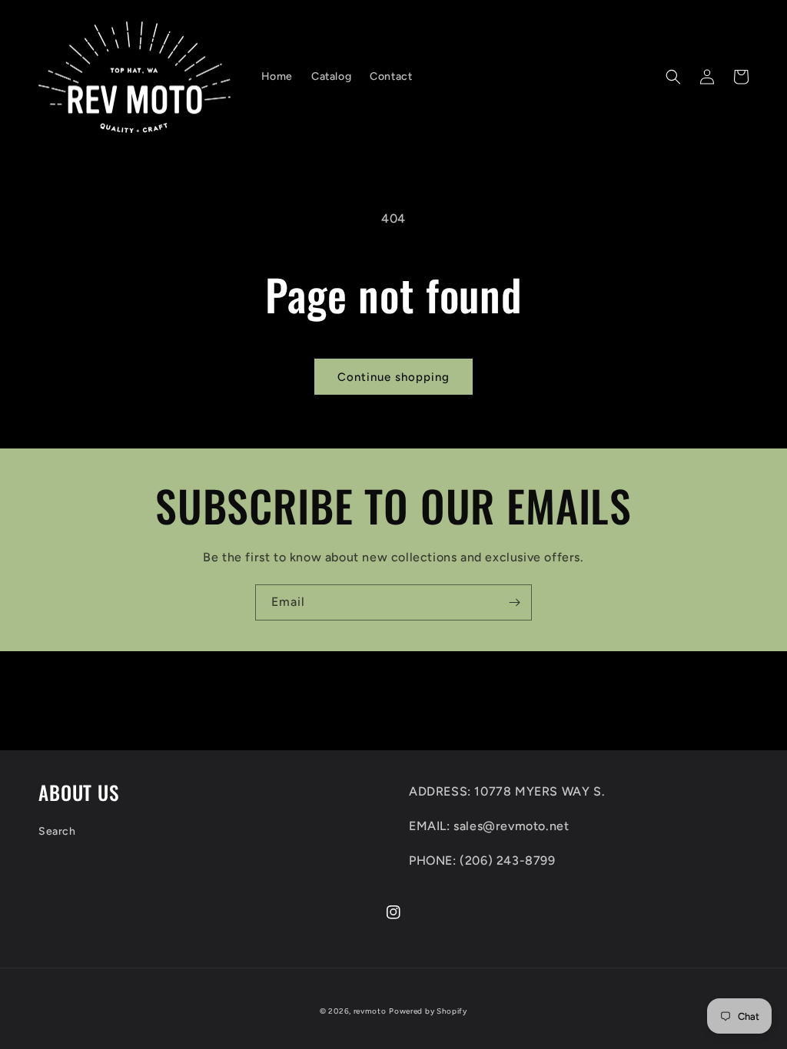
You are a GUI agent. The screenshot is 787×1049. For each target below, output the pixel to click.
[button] (673, 77)
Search (57, 831)
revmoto (370, 1011)
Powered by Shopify (428, 1011)
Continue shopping (393, 377)
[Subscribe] (514, 602)
